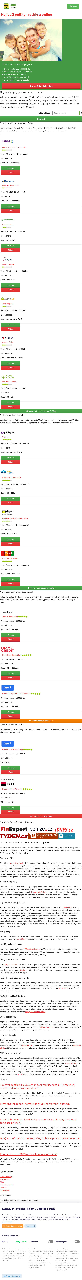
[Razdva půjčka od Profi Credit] (7, 142)
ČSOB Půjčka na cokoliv (11, 477)
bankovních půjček (16, 863)
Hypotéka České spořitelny (12, 749)
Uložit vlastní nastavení (12, 1276)
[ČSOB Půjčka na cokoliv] (7, 472)
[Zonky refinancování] (7, 612)
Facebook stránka (7, 1185)
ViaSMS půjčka (8, 264)
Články (2, 1182)
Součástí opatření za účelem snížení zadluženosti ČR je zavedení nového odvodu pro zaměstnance (37, 1086)
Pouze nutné (30, 1226)
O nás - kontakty (6, 1177)
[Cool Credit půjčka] (7, 376)
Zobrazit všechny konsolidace (42, 721)
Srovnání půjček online (42, 86)
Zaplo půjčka (7, 304)
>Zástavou (23, 970)
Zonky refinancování (10, 616)
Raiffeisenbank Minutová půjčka (15, 518)
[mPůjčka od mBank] (7, 553)
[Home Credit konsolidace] (7, 649)
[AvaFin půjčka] (7, 338)
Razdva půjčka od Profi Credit (14, 147)
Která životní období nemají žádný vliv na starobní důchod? (35, 1103)
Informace (10, 168)
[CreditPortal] (7, 220)
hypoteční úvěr (70, 1063)
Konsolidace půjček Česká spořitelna (16, 694)
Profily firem (4, 1179)
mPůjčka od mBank (10, 558)
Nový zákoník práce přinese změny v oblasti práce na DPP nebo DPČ (40, 1138)
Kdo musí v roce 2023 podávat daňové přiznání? (28, 1154)
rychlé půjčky (63, 988)
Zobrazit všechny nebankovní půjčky (42, 411)
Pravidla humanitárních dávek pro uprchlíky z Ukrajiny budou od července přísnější (38, 1121)
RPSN (20, 1074)
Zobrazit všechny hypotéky (42, 816)
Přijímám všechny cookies (13, 1226)
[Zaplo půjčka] (7, 299)
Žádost (10, 172)
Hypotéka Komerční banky (12, 789)
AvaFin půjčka (7, 342)
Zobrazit (41, 119)
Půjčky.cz (5, 437)
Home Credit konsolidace (11, 655)
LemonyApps (5, 1190)
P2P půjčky (68, 907)
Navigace (73, 6)
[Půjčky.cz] (7, 432)
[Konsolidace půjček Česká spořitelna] (7, 688)
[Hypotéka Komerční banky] (7, 783)
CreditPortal (7, 225)
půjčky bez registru (47, 1027)
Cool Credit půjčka (9, 381)
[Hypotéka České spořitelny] (7, 744)
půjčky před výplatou (32, 949)
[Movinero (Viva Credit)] (7, 181)
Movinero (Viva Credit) (11, 185)
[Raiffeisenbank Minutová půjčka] (7, 513)
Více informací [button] (7, 1222)
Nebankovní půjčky (38, 892)
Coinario (3, 1187)
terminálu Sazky (28, 1045)
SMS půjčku (20, 939)
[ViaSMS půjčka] (7, 259)
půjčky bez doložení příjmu (35, 1012)
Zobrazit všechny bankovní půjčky (42, 588)
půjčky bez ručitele (10, 965)
